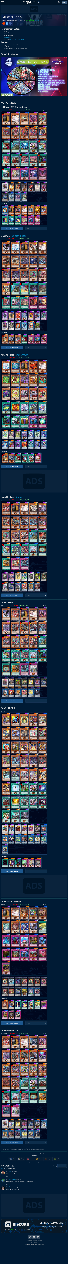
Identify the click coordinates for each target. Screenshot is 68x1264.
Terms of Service (28, 1244)
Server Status (41, 1244)
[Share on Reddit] (3, 23)
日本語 (35, 1242)
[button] (2, 2)
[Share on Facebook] (10, 23)
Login (26, 1153)
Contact (35, 1244)
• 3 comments (38, 20)
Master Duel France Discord (17, 39)
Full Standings (7, 37)
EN (31, 1242)
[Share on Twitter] (7, 23)
